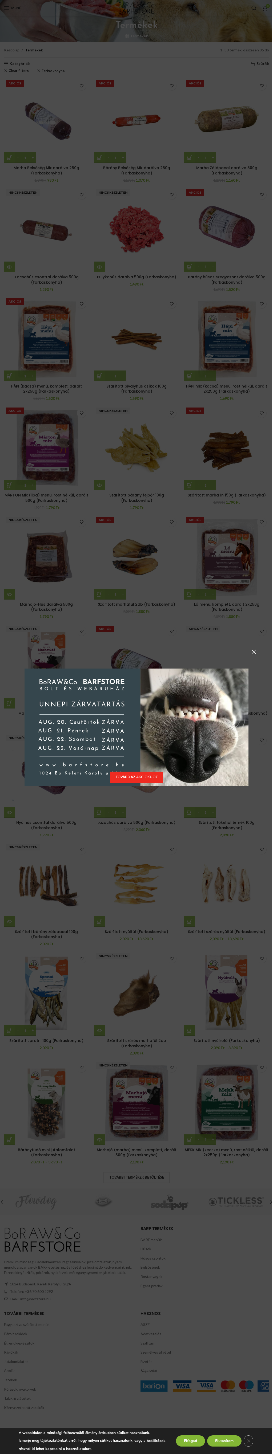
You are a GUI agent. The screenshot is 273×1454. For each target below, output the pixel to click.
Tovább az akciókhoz (134, 777)
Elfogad (186, 1440)
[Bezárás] (252, 651)
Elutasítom (220, 1440)
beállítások (28, 1445)
